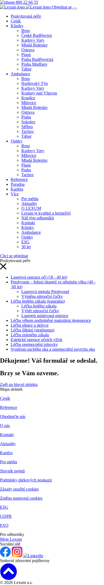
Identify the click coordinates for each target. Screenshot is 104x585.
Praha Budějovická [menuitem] (37, 59)
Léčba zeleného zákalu (30, 335)
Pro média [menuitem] (29, 198)
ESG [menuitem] (25, 242)
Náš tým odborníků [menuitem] (37, 218)
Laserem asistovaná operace (44, 315)
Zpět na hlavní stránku (19, 384)
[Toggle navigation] (75, 8)
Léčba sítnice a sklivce (30, 325)
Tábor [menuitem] (26, 69)
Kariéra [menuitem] (17, 189)
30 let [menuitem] (26, 246)
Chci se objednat (14, 256)
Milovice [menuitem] (28, 102)
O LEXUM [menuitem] (31, 208)
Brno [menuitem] (25, 30)
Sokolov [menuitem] (28, 122)
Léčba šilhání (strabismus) (32, 330)
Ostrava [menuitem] (27, 50)
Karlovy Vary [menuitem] (32, 40)
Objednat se (62, 7)
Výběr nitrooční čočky (40, 311)
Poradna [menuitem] (18, 184)
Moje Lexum (11, 539)
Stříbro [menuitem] (27, 126)
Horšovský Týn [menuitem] (34, 83)
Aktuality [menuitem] (29, 203)
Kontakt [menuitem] (28, 222)
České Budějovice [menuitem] (36, 35)
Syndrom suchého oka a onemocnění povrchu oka (53, 349)
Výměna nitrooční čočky (42, 296)
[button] (3, 268)
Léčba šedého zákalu (39, 306)
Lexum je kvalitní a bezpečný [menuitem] (46, 213)
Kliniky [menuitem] (17, 25)
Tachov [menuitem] (27, 131)
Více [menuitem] (15, 194)
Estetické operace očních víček (36, 339)
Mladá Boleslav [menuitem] (34, 45)
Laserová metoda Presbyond (45, 291)
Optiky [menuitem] (16, 141)
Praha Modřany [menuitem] (34, 64)
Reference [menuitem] (19, 179)
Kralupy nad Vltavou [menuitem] (39, 93)
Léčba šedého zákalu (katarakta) (38, 301)
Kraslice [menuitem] (28, 98)
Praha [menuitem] (26, 117)
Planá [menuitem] (26, 54)
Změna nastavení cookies (21, 498)
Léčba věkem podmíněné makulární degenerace (51, 320)
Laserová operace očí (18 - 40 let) (39, 277)
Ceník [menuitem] (16, 21)
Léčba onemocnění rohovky (34, 344)
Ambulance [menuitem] (20, 74)
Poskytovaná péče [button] (26, 16)
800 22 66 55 (26, 2)
